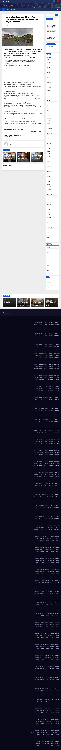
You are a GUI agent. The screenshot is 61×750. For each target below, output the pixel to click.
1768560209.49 (56, 454)
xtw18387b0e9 (47, 675)
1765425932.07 (46, 406)
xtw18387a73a (52, 668)
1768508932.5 (46, 454)
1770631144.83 (46, 487)
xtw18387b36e (47, 679)
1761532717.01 (36, 346)
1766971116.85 (46, 430)
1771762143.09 (46, 509)
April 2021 (48, 214)
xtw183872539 (37, 560)
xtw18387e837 (42, 723)
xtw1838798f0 (57, 657)
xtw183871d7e (57, 551)
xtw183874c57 (47, 593)
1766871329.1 (51, 428)
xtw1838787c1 (47, 644)
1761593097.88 (46, 346)
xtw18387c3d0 (52, 690)
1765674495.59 (41, 410)
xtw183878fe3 (42, 653)
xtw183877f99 (42, 637)
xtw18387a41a (57, 664)
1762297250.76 (51, 357)
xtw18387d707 (52, 708)
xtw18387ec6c (37, 730)
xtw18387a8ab (47, 670)
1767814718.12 (51, 443)
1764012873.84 (41, 384)
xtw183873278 (37, 569)
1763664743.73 (36, 379)
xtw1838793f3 (57, 655)
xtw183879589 (42, 657)
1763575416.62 (46, 377)
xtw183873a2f (47, 578)
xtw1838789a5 (52, 646)
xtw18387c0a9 (47, 688)
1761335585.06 (52, 342)
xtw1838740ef (57, 582)
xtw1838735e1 (57, 571)
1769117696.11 (57, 463)
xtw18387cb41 (37, 697)
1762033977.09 (51, 353)
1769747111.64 (46, 474)
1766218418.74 (41, 419)
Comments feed (49, 285)
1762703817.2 (46, 364)
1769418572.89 (36, 470)
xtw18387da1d (52, 710)
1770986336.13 (56, 494)
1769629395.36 (51, 472)
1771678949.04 (56, 507)
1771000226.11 (36, 496)
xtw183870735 (47, 538)
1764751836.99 (51, 395)
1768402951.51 (52, 452)
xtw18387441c (52, 584)
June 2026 (48, 62)
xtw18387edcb (52, 730)
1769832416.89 (41, 476)
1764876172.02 (51, 397)
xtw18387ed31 (47, 730)
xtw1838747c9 (42, 589)
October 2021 (49, 199)
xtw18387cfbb (42, 701)
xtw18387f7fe (57, 739)
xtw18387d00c (52, 701)
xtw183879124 (37, 655)
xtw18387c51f (52, 692)
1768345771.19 (42, 452)
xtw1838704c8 (47, 536)
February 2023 (49, 158)
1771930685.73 (36, 514)
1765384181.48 (41, 406)
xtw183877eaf (37, 637)
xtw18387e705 (47, 721)
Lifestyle (48, 262)
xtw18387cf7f (57, 699)
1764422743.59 (41, 390)
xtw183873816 (47, 573)
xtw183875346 (57, 600)
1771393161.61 (36, 503)
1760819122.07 (36, 335)
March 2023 (49, 156)
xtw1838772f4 (52, 626)
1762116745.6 (41, 355)
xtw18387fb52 (38, 745)
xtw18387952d (37, 657)
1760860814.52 (41, 335)
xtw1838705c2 (37, 538)
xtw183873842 (57, 573)
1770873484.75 (56, 492)
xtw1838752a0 (47, 600)
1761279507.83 (41, 342)
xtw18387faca (47, 743)
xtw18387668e (42, 615)
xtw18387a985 (57, 670)
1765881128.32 (56, 412)
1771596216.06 (37, 507)
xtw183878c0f (47, 648)
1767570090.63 (56, 439)
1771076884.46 (46, 496)
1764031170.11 (46, 384)
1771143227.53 (36, 498)
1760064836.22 (51, 322)
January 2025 (49, 105)
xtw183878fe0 (37, 653)
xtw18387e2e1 (52, 719)
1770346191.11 (51, 483)
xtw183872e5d (47, 567)
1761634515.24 (56, 346)
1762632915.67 (36, 364)
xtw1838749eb (47, 591)
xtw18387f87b (38, 741)
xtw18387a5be (37, 668)
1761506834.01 (56, 344)
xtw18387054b (57, 536)
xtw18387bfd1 (37, 688)
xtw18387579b (37, 604)
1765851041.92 (51, 412)
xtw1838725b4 (42, 560)
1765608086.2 (57, 408)
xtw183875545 (47, 602)
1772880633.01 (56, 525)
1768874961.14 (36, 461)
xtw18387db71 (57, 712)
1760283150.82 (46, 326)
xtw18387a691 (42, 668)
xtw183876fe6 (37, 624)
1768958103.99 (56, 461)
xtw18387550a (42, 602)
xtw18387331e (52, 569)
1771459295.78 (51, 503)
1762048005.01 (56, 353)
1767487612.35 (41, 439)
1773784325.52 (46, 529)
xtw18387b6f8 (47, 681)
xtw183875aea (37, 606)
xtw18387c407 (37, 692)
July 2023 (48, 146)
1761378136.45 (36, 344)
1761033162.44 (51, 337)
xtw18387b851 (57, 681)
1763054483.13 (56, 368)
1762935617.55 (36, 368)
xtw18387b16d (42, 677)
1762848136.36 (46, 366)
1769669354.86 (56, 472)
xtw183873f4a (57, 580)
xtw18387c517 (47, 692)
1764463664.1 (51, 390)
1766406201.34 (46, 421)
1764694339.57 (41, 395)
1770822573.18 (41, 492)
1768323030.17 (37, 452)
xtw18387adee (37, 675)
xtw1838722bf (37, 558)
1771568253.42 (56, 505)
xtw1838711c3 (52, 547)
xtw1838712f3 (37, 549)
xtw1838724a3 (52, 558)
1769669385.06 (36, 474)
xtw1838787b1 (42, 644)
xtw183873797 (42, 573)
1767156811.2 (57, 432)
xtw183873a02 (42, 578)
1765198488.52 (56, 401)
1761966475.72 (41, 353)
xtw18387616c (37, 611)
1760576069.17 (51, 331)
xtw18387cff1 (47, 701)
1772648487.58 (51, 525)
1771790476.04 (56, 509)
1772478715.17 (41, 525)
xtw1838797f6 (47, 657)
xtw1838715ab (47, 549)
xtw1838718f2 (52, 549)
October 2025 (49, 82)
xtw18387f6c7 (47, 739)
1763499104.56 (36, 377)
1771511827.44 (41, 505)
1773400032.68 (56, 527)
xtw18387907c (47, 653)
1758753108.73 (46, 320)
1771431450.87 (46, 503)
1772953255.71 (36, 527)
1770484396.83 (46, 485)
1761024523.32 (46, 337)
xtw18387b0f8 (52, 675)
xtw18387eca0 (42, 730)
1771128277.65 (56, 496)
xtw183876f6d (52, 622)
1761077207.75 (56, 337)
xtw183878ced (52, 648)
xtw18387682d (52, 615)
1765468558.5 (57, 406)
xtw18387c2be (42, 690)
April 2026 (48, 67)
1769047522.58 (46, 463)
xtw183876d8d (37, 622)
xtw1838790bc (57, 653)
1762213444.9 (36, 357)
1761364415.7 (57, 342)
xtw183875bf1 (52, 606)
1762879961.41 (51, 366)
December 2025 (49, 77)
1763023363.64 (51, 368)
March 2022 (49, 186)
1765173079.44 (51, 401)
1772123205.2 (57, 516)
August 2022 (49, 174)
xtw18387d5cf (42, 708)
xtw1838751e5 (37, 600)
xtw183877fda (52, 637)
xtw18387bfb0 (57, 686)
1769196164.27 (46, 465)
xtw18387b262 (52, 677)
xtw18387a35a (47, 664)
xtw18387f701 (52, 739)
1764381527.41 (36, 390)
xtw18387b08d (42, 675)
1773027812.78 (41, 527)
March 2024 (49, 125)
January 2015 (49, 240)
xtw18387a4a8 (42, 666)
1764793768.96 (36, 397)
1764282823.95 (41, 388)
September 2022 (49, 171)
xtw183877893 (42, 633)
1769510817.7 (57, 470)
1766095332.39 (41, 417)
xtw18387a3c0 (52, 664)
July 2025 (48, 90)
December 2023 (49, 133)
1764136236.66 (41, 386)
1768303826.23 (56, 450)
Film (47, 257)
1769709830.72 (41, 474)
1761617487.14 (51, 346)
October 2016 (49, 237)
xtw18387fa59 (42, 743)
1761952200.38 (36, 353)
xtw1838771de (57, 624)
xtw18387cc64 (37, 699)
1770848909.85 (51, 492)
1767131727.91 (52, 432)
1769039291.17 (41, 463)
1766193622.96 (36, 419)
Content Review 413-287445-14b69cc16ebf (8, 302)
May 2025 (48, 95)
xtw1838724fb (57, 558)
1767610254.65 (41, 441)
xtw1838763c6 (37, 613)
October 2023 (49, 138)
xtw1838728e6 (37, 562)
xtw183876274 (52, 611)
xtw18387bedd (47, 686)
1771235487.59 (51, 498)
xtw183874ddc (47, 595)
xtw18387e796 (57, 721)
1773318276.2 (51, 527)
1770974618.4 (51, 494)
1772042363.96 (41, 516)
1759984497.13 (41, 322)
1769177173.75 (41, 465)
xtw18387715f (52, 624)
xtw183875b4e (42, 606)
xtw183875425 (37, 602)
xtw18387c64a (57, 692)
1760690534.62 (46, 333)
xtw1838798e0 (52, 657)
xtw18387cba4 (47, 697)
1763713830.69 (47, 379)
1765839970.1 (46, 412)
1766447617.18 (51, 421)
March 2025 (49, 100)
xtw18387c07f (42, 688)
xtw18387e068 (42, 719)
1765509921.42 (36, 408)
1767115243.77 (47, 432)
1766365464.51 (36, 421)
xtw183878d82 (57, 648)
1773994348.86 (56, 529)
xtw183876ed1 (42, 622)
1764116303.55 (36, 386)
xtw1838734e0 (47, 571)
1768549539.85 (51, 454)
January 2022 (49, 191)
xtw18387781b (37, 633)
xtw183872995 (47, 562)
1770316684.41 (46, 483)
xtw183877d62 (57, 635)
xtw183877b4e (47, 635)
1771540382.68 (46, 505)
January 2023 (49, 161)
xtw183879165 (42, 655)
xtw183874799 (37, 589)
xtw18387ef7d (38, 732)
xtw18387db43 (52, 712)
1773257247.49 (46, 527)
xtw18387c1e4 (37, 690)
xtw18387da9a (37, 712)
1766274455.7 (51, 419)
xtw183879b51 (57, 659)
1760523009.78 (41, 331)
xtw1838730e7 (57, 567)
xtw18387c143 (52, 688)
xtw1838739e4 (37, 578)
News (5, 154)
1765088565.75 (36, 401)
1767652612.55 (46, 441)
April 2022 (48, 184)
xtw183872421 (47, 558)
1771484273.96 (56, 503)
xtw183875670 (57, 602)
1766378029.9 (41, 421)
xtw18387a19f (37, 664)
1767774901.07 (46, 443)
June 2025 (48, 92)
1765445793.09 (52, 406)
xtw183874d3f (37, 595)
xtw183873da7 (47, 580)
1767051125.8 (36, 432)
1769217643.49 (51, 465)
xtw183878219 (57, 637)
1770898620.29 (36, 494)
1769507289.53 (52, 470)
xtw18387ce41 (47, 699)
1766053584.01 (36, 417)
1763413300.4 (46, 375)
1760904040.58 (51, 335)
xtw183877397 (57, 626)
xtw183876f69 (47, 622)
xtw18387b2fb (57, 677)
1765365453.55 (36, 406)
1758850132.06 (51, 320)
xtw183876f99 (57, 622)
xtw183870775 (52, 538)
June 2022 (48, 179)
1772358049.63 (56, 520)
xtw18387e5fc (42, 721)
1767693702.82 (56, 441)
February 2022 (49, 189)
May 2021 (48, 212)
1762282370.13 (46, 357)
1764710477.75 (46, 395)
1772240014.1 (36, 520)
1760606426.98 (56, 331)
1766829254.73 (46, 428)
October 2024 (49, 113)
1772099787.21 (52, 516)
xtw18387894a (47, 646)
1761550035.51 (41, 346)
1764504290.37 (56, 390)
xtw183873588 (52, 571)
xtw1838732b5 (42, 569)
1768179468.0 (36, 450)
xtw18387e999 (57, 723)
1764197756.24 (51, 386)
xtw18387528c (42, 600)
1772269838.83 (41, 520)
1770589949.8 (41, 487)
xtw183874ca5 (57, 593)
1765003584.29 (46, 399)
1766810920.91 (41, 428)
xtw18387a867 (57, 668)
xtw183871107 (37, 547)
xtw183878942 (37, 646)
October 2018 (49, 232)
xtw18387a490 (37, 666)
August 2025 (49, 87)
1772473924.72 (36, 525)
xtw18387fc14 (47, 745)
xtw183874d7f (42, 595)
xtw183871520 (42, 549)
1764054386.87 (51, 384)
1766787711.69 (36, 428)
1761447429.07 (46, 344)
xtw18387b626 (42, 681)
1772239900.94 (56, 518)
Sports (48, 270)
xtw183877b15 (42, 635)
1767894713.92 (56, 443)
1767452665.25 (36, 439)
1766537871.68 (41, 423)
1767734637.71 (36, 443)
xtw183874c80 (52, 593)
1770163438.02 (51, 481)
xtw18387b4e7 (57, 679)
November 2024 (49, 110)
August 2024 (49, 118)
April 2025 (48, 97)
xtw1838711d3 (57, 547)
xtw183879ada (42, 659)
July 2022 (48, 176)
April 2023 (48, 153)
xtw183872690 (47, 560)
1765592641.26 (52, 408)
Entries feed (49, 282)
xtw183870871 (42, 540)
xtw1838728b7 (57, 560)
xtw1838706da (42, 538)
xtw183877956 (47, 633)
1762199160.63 (56, 355)
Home (8, 9)
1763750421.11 (52, 379)
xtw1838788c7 (57, 644)
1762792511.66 (36, 366)
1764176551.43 (46, 386)
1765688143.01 (46, 410)
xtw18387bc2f (37, 686)
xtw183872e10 (42, 567)
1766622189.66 (56, 423)
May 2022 (48, 181)
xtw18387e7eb (37, 723)
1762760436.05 (56, 364)
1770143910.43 (46, 481)
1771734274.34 (41, 509)
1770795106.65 (36, 492)
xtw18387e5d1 (37, 721)
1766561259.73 (46, 423)
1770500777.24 (51, 485)
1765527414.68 (41, 408)
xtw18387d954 (42, 710)
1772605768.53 (46, 525)
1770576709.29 (36, 487)
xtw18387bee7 (52, 686)
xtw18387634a (57, 611)
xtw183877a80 (57, 633)
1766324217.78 (56, 419)
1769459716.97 (46, 470)
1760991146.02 (41, 337)
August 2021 (49, 204)
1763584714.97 (51, 377)
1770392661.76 (56, 483)
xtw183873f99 (42, 582)
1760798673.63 (56, 333)
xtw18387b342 (42, 679)
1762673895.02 (41, 364)
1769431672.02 (41, 470)
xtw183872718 (52, 560)
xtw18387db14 (47, 712)
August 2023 (49, 143)
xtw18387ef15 (33, 732)
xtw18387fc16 (52, 745)
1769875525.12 (46, 476)
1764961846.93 (41, 399)
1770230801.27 (56, 481)
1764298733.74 (46, 388)
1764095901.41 (56, 384)
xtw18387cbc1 (52, 697)
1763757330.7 (57, 379)
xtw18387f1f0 (57, 732)
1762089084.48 (36, 355)
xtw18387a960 (52, 670)
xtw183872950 (42, 562)
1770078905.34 (36, 481)
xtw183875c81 (57, 606)
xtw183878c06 (42, 648)
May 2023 (48, 151)
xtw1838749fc (52, 591)
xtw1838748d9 (57, 589)
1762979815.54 (46, 368)
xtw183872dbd (37, 567)
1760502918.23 (36, 331)
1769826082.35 (36, 476)
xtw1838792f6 (52, 655)
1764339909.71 (51, 388)
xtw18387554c (52, 602)
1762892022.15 (56, 366)
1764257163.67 (36, 388)
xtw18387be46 (42, 686)
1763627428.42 (56, 377)
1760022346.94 (46, 322)
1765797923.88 (41, 412)
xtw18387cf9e (37, 701)
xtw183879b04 (52, 659)
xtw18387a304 (42, 664)
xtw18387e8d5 (47, 723)
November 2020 (49, 227)
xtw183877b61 (52, 635)
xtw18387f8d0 (42, 741)
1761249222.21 (36, 342)
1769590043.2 (46, 472)
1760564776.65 (46, 331)
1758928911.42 (56, 320)
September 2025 (49, 85)
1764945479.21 (36, 399)
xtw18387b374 (52, 679)
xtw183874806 (47, 589)
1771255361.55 (56, 498)
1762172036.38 (51, 355)
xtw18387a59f (57, 666)
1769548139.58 (36, 472)
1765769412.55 (36, 412)
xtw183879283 (47, 655)
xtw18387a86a (37, 670)
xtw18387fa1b (38, 743)
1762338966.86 (56, 357)
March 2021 (49, 217)
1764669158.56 (36, 395)
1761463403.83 (51, 344)
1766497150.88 (36, 423)
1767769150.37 (41, 443)
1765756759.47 (56, 410)
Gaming (48, 260)
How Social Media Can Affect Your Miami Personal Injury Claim (52, 38)
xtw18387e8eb (52, 723)
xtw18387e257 (47, 719)
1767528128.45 (46, 439)
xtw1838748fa (42, 591)
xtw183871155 (47, 547)
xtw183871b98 (42, 551)
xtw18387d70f (57, 708)
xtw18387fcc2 (57, 745)
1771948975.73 (41, 514)
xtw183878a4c (57, 646)
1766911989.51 (36, 430)
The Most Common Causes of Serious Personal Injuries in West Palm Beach (52, 26)
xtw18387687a (57, 615)
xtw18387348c (42, 571)
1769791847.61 (56, 474)
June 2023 (48, 148)
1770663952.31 (51, 487)
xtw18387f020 (43, 732)
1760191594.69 (51, 324)
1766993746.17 (51, 430)
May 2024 (48, 123)
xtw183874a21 (57, 591)
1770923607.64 (41, 494)
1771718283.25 (36, 509)
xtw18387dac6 (42, 712)
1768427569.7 (57, 452)
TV (47, 272)
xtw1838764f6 (57, 613)
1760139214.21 (41, 324)
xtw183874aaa (37, 593)
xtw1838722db (42, 558)
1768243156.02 (46, 450)
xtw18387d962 (47, 710)
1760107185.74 (36, 324)
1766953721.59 (41, 430)
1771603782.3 (42, 507)
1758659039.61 (41, 320)
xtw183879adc (47, 659)
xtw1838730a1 (52, 567)
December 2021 (49, 194)
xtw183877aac (37, 635)
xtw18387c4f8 (42, 692)
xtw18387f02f (47, 732)
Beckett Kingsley (13, 24)
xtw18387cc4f (57, 697)
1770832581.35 (46, 492)
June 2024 (48, 120)
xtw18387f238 (38, 734)
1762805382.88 (41, 366)
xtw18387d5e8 (47, 708)
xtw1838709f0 (52, 540)
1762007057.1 (46, 353)
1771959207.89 (46, 514)
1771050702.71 (41, 496)
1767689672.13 (51, 441)
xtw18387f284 (47, 734)
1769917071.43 (56, 476)
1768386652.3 (47, 452)
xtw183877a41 (52, 633)
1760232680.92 (36, 326)
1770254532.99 (36, 483)
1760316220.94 (51, 326)
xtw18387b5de (37, 681)
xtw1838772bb (42, 626)
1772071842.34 (46, 516)
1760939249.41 (56, 335)
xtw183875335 (52, 600)
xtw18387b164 (37, 677)
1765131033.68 (46, 401)
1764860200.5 (46, 397)
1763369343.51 (36, 375)
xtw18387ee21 (57, 730)
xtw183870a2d (57, 540)
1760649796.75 (41, 333)
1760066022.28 (56, 322)
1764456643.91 (46, 390)
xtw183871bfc (47, 551)
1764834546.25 (41, 397)
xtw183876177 (42, 611)
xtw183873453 (37, 571)
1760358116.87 (56, 326)
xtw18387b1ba (47, 677)
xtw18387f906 (52, 741)
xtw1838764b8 (52, 613)
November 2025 (49, 80)
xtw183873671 (37, 573)
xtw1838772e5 (47, 626)
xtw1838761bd (47, 611)
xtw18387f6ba (42, 739)
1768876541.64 (41, 461)
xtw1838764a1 (47, 613)
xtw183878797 (37, 644)
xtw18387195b (57, 549)
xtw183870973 (47, 540)
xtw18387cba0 (42, 697)
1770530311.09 (56, 485)
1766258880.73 (46, 419)
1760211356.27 (56, 324)
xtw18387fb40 (57, 743)
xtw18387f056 (52, 732)
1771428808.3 (41, 503)
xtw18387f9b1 (57, 741)
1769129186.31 (36, 465)
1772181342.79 (46, 518)
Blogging (48, 252)
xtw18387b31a (37, 679)
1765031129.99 (51, 399)
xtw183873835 (52, 573)
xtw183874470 (57, 584)
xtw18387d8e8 (37, 710)
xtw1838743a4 (47, 584)
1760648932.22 (36, 333)
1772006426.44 (56, 514)
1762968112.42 (41, 368)
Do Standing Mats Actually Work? (51, 301)
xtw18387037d (37, 536)
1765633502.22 (36, 410)
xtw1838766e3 (47, 615)
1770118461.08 (41, 481)
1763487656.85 (56, 375)
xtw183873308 (47, 569)
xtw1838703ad (42, 536)
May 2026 (48, 64)
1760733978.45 (51, 333)
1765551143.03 (47, 408)
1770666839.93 (56, 487)
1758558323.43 (36, 320)
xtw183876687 (37, 615)
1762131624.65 (46, 355)
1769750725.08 (51, 474)
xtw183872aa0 (57, 562)
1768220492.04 (41, 450)
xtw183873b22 (52, 578)
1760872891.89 (46, 335)
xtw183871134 (42, 547)
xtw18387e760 (52, 721)
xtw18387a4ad (47, 666)
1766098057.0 (46, 417)
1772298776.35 (46, 520)
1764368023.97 (56, 388)
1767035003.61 (56, 430)
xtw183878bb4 (37, 648)
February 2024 (49, 128)
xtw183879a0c (37, 659)
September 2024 (49, 115)
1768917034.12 (46, 461)
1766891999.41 (56, 428)
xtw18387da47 (57, 710)
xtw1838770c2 (47, 624)
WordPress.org (49, 287)
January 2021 (49, 222)
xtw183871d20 (52, 551)
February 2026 (49, 72)
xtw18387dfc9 (37, 719)
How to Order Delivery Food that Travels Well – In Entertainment (51, 47)
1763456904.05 (51, 375)
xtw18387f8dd (47, 741)
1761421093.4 (41, 344)
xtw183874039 (52, 582)
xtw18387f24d (42, 734)
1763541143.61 (41, 377)
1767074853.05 (41, 432)
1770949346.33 (46, 494)
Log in (48, 280)
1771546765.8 (51, 505)
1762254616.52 (41, 357)
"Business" (48, 247)
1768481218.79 (41, 454)
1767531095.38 (51, 439)
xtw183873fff (47, 582)
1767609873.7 (36, 441)
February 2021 (49, 219)
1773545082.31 (41, 529)
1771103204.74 (51, 496)
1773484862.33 (36, 529)
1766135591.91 (51, 417)
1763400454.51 (41, 375)
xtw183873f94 (38, 582)
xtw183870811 (37, 540)
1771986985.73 (51, 514)
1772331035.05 (51, 520)
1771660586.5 (51, 507)
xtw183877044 (42, 624)
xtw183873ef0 (52, 580)
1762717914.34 (51, 364)
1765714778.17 (51, 410)
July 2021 (48, 207)
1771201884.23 (46, 498)
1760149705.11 (46, 324)
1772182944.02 (51, 518)
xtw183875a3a (57, 604)
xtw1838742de (42, 584)
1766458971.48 (56, 421)
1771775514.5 (51, 509)
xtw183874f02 (57, 595)
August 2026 (49, 57)
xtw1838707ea (57, 538)
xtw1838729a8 (52, 562)
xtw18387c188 (57, 688)
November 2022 (49, 166)
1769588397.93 (41, 472)
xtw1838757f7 (42, 604)
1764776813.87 (56, 395)
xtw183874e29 (52, 595)
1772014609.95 (36, 516)
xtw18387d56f (37, 708)
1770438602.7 (41, 485)
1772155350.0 (41, 518)
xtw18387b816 (52, 681)
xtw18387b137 (57, 675)
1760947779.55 (36, 337)
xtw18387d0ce (57, 701)
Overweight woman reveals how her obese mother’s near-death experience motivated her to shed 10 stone (13, 135)
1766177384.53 (56, 417)
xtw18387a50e (52, 666)
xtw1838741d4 (37, 584)
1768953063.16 (51, 461)
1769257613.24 (56, 465)
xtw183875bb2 (47, 606)
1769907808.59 (51, 476)
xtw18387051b (52, 536)
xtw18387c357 (47, 690)
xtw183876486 (42, 613)
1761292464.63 (46, 342)
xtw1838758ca (47, 604)
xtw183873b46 (57, 578)
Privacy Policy (14, 9)
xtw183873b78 (37, 580)
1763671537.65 (41, 379)
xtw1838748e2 (37, 591)
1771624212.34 (46, 507)
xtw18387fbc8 (42, 745)
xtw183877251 (37, 626)
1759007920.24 (36, 322)
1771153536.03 (41, 498)
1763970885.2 (36, 384)
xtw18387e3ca (57, 719)
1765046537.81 (56, 399)
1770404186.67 (36, 485)
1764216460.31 (56, 386)
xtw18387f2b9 (52, 734)
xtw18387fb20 (52, 743)
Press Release (49, 267)
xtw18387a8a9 (42, 670)
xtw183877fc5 (47, 637)
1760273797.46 (41, 326)
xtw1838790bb (52, 653)
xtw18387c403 (57, 690)
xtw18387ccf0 (42, 699)
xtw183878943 (42, 646)
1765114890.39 (41, 401)
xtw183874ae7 (42, 593)
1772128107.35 (36, 518)
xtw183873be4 (42, 580)
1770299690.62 (41, 483)
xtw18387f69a (38, 739)
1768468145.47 (36, 454)
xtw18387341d (57, 569)
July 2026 (48, 59)
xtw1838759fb (52, 604)
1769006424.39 (36, 463)
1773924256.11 (51, 529)
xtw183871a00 (37, 551)
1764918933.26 (56, 397)
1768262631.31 (51, 450)
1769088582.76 (51, 463)
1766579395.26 (51, 423)
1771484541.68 (36, 505)
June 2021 (48, 209)
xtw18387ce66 (52, 699)
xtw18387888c (52, 644)
